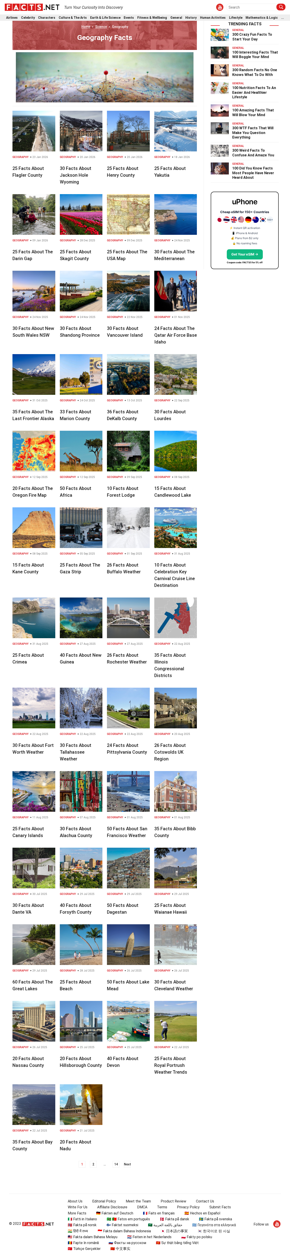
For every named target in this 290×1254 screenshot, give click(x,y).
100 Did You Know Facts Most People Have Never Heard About (253, 173)
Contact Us (205, 1201)
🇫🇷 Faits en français (159, 1213)
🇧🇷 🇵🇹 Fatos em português (128, 1219)
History (191, 17)
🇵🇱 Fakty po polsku (196, 1237)
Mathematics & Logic (262, 17)
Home (85, 26)
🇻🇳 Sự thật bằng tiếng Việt (177, 1243)
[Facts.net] (32, 7)
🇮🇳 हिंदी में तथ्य (78, 1231)
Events (129, 17)
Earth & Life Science (105, 17)
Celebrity (28, 17)
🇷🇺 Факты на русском (127, 1243)
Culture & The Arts (73, 17)
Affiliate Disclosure (112, 1207)
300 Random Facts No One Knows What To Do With (254, 72)
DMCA (142, 1207)
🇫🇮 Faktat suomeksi (122, 1225)
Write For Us (77, 1207)
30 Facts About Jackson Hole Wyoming (75, 175)
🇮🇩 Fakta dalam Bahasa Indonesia (124, 1231)
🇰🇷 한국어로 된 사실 (214, 1231)
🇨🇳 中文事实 (120, 1249)
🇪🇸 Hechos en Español (202, 1213)
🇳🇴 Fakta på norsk (82, 1225)
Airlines (12, 17)
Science (101, 26)
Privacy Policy (188, 1207)
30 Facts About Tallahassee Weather (75, 752)
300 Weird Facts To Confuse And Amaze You (253, 152)
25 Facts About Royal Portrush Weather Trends (170, 1065)
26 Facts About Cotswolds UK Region (170, 752)
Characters (46, 17)
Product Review (173, 1201)
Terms (162, 1207)
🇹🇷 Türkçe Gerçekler (84, 1249)
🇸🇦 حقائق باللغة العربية (165, 1225)
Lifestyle (235, 17)
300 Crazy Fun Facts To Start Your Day (252, 36)
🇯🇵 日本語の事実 (174, 1231)
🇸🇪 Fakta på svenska (215, 1219)
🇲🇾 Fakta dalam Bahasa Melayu (92, 1237)
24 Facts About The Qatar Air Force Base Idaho (175, 335)
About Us (75, 1201)
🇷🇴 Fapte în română (83, 1243)
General (176, 17)
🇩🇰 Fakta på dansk (174, 1219)
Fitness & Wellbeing (152, 17)
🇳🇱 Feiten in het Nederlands (149, 1237)
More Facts (77, 1213)
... (282, 17)
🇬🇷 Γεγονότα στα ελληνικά (214, 1225)
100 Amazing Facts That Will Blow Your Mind (253, 112)
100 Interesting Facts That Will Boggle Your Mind (255, 54)
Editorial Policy (104, 1201)
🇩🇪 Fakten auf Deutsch (114, 1213)
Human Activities (213, 17)
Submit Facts (220, 1207)
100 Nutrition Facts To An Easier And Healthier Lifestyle (254, 92)
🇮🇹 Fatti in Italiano (82, 1219)
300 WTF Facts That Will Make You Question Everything (252, 133)
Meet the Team (138, 1201)
